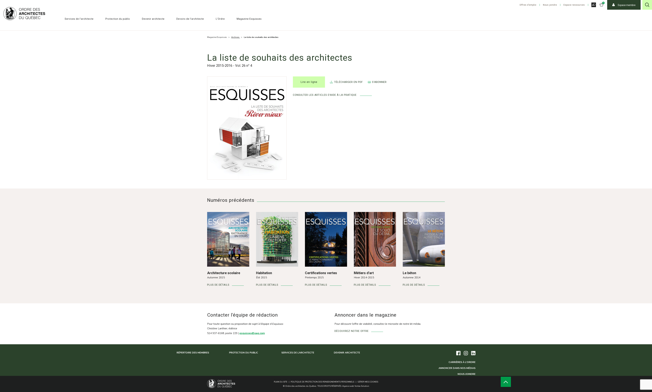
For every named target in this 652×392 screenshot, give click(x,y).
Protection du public (117, 18)
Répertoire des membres (193, 352)
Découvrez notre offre (351, 331)
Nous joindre (550, 5)
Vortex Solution (362, 386)
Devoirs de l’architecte (190, 18)
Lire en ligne (309, 82)
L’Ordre (220, 18)
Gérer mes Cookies (368, 381)
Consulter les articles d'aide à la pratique (325, 95)
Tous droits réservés (329, 386)
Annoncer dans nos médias (457, 368)
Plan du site (280, 381)
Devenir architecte (153, 18)
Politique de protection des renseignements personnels (322, 381)
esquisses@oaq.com (252, 333)
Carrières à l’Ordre (462, 362)
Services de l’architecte (79, 18)
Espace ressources (574, 5)
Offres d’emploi (528, 5)
